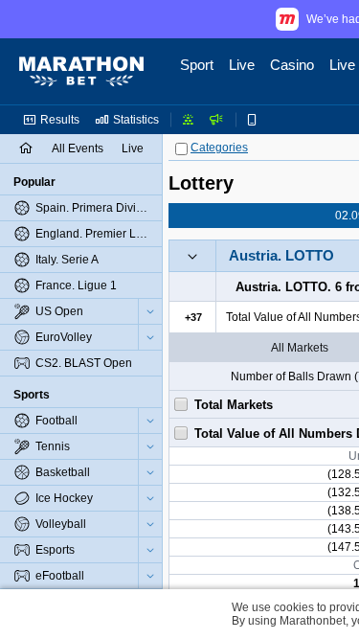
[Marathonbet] (81, 71)
